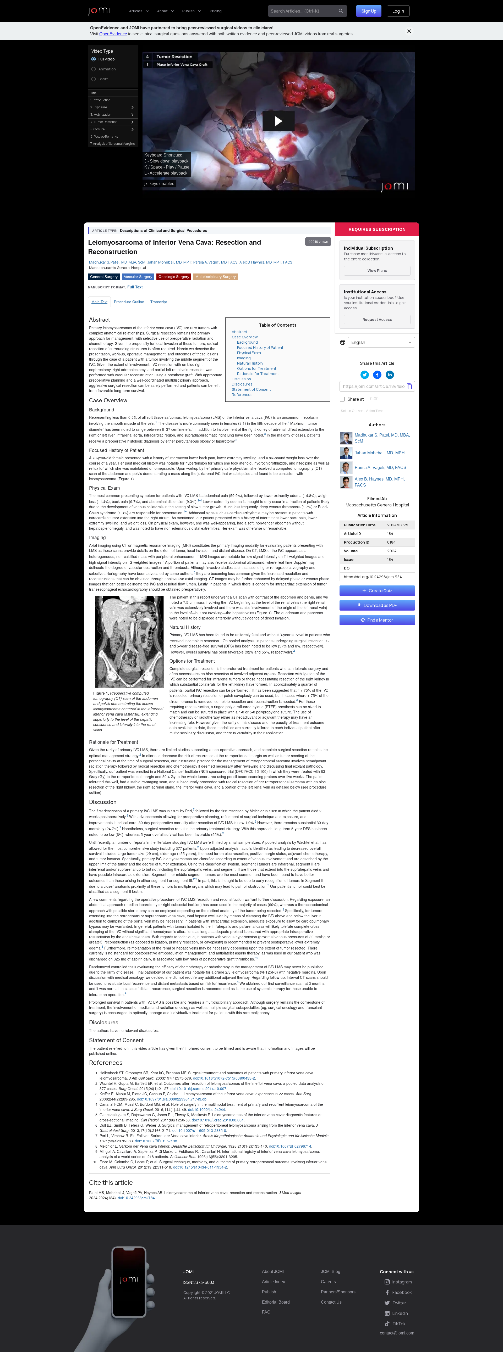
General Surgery (104, 277)
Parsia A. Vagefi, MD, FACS (380, 467)
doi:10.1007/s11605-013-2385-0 (199, 1130)
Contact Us (331, 1302)
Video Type (102, 51)
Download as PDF (380, 605)
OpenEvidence (113, 34)
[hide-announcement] (409, 31)
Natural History (250, 363)
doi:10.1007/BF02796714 (290, 1146)
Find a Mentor (380, 620)
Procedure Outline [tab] (129, 302)
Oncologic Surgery (173, 277)
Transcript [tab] (158, 302)
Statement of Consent (251, 389)
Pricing (216, 10)
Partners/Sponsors (338, 1292)
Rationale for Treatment (258, 373)
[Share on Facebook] (377, 375)
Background (247, 342)
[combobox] (303, 11)
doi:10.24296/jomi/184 (136, 1198)
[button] (279, 121)
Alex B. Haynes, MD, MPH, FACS (380, 482)
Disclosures (242, 384)
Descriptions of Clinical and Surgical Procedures (163, 230)
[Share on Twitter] (364, 375)
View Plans (377, 270)
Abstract (239, 331)
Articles (136, 10)
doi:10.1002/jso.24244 (206, 1109)
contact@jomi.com (397, 1333)
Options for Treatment (256, 368)
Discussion (241, 378)
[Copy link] (409, 386)
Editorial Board (276, 1302)
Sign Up (369, 11)
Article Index (273, 1282)
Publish (188, 10)
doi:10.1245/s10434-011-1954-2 (200, 1167)
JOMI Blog (330, 1271)
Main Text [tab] (99, 302)
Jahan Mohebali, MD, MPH (380, 453)
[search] (341, 11)
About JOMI (273, 1271)
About (162, 10)
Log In (398, 11)
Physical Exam (249, 352)
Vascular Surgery (138, 277)
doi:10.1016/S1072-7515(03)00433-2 (224, 1078)
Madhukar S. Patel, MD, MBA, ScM (382, 438)
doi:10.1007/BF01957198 (156, 1140)
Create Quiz (380, 591)
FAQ (266, 1312)
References (242, 394)
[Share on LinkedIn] (390, 375)
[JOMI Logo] (99, 11)
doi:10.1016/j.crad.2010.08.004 (218, 1119)
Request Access (377, 319)
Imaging (244, 357)
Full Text (135, 286)
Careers (328, 1282)
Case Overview (245, 336)
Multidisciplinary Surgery (215, 277)
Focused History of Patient (260, 347)
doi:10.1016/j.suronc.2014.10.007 (198, 1088)
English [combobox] (358, 342)
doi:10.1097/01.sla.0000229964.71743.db (171, 1099)
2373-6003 (203, 1282)
